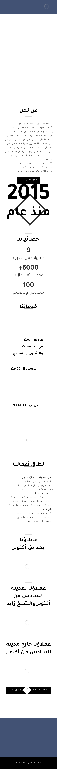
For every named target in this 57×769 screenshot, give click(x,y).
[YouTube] (25, 742)
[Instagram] (32, 742)
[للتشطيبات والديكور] (46, 6)
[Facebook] (38, 742)
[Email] (19, 742)
